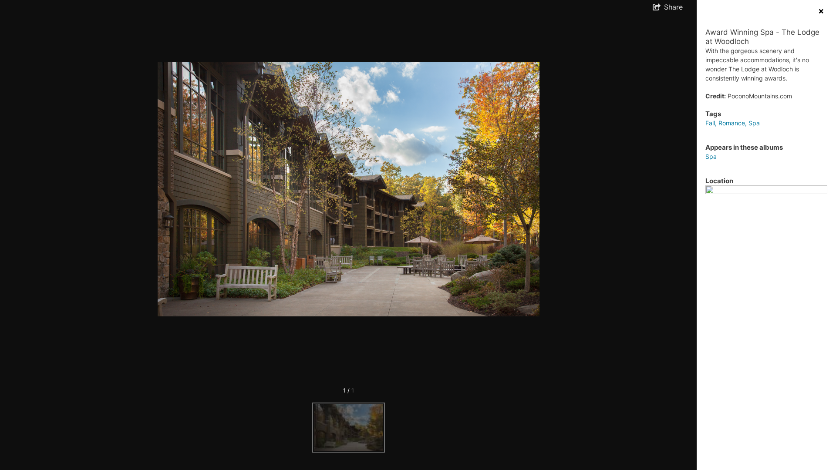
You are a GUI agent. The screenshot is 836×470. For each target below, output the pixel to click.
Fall (710, 123)
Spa (754, 123)
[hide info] (821, 11)
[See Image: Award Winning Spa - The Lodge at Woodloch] (348, 428)
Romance (731, 123)
